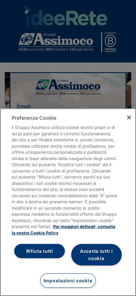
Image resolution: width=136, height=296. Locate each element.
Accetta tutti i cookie (96, 254)
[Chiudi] (129, 117)
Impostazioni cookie (68, 280)
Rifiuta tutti (39, 251)
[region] (68, 202)
